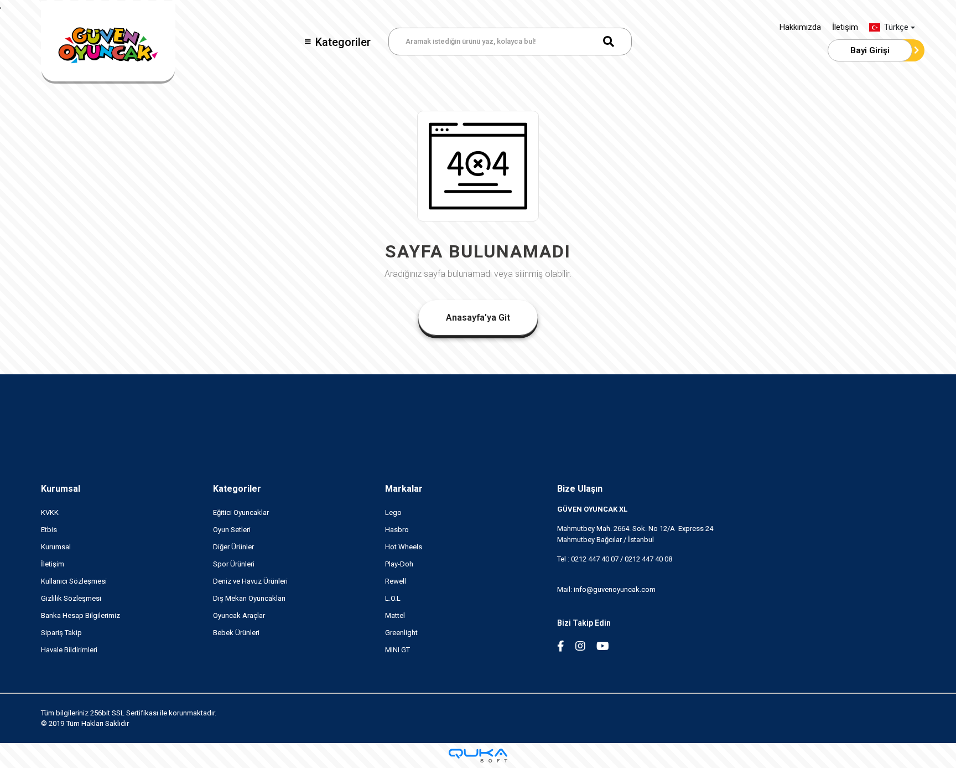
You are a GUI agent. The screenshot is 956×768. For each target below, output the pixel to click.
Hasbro (397, 529)
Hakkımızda (800, 27)
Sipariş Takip (61, 632)
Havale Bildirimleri (69, 650)
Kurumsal (60, 488)
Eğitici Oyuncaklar (241, 512)
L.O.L (393, 598)
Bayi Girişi (870, 50)
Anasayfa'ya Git (478, 317)
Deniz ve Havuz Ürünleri (250, 581)
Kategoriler (343, 42)
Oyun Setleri (232, 529)
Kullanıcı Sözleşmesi (74, 581)
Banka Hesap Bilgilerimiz (80, 615)
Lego (393, 512)
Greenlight (401, 632)
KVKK (50, 512)
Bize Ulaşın (579, 488)
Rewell (395, 581)
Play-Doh (399, 564)
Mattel (395, 615)
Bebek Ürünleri (236, 632)
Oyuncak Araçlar (239, 615)
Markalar (404, 488)
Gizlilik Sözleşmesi (71, 598)
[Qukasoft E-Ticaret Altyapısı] (478, 755)
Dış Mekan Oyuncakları (249, 598)
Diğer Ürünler (233, 547)
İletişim (845, 27)
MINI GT (397, 650)
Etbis (49, 529)
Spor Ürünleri (233, 564)
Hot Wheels (403, 547)
